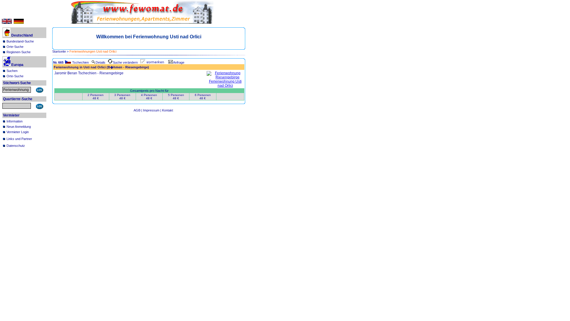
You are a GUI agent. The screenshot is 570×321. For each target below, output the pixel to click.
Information (15, 121)
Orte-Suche (15, 46)
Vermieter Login (18, 132)
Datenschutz (16, 145)
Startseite (59, 51)
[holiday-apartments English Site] (7, 22)
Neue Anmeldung (19, 126)
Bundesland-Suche (20, 41)
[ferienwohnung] (225, 86)
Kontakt (167, 110)
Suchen (12, 71)
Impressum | (152, 110)
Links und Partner (19, 139)
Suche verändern (125, 62)
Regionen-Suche (19, 52)
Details (100, 62)
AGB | (138, 110)
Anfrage (178, 62)
